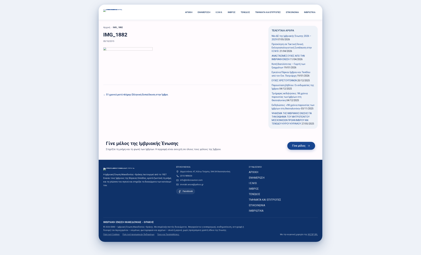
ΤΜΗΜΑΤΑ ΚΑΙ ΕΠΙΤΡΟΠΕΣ (268, 12)
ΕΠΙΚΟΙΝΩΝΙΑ (292, 12)
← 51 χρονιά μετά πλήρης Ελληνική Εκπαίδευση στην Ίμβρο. (136, 94)
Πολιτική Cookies (111, 234)
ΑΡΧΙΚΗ (188, 12)
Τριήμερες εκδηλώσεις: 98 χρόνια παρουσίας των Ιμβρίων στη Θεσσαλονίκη (290, 97)
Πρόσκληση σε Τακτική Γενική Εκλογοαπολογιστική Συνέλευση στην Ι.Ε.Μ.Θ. (292, 47)
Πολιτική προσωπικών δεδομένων (138, 234)
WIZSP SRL (313, 234)
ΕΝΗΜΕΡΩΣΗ (204, 12)
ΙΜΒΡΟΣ (231, 12)
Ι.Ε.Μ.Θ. (219, 12)
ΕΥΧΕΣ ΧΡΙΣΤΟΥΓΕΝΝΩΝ (284, 80)
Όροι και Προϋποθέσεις (168, 234)
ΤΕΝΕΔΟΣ (245, 12)
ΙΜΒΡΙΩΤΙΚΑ (309, 12)
